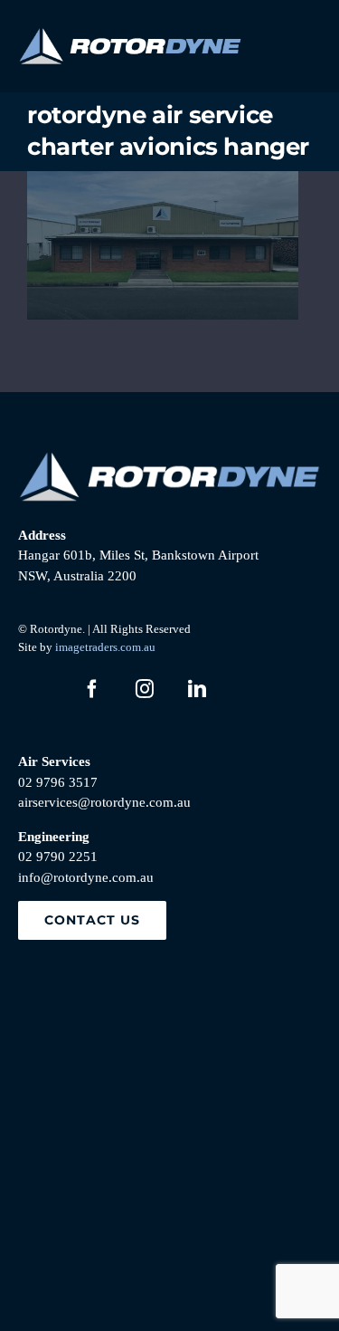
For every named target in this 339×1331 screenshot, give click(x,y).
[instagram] (144, 689)
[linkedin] (197, 689)
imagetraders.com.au (105, 647)
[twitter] (39, 689)
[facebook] (92, 689)
